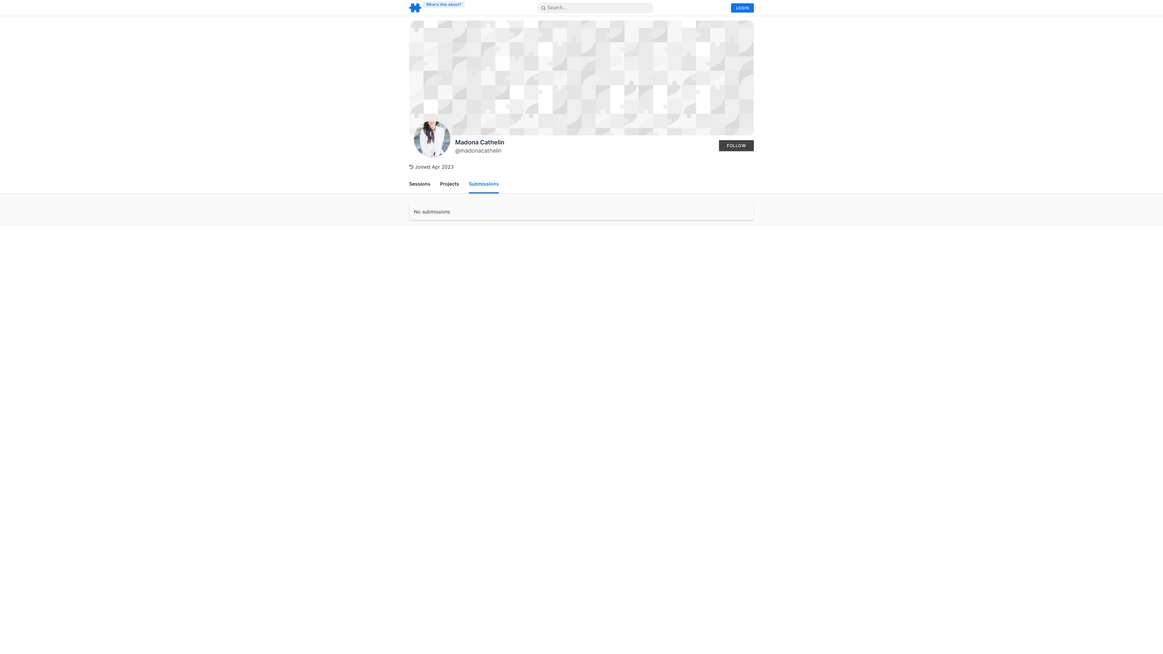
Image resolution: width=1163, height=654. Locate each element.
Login (742, 7)
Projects (449, 184)
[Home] (437, 7)
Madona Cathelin (479, 142)
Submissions (484, 184)
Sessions (419, 184)
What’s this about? (444, 4)
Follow (736, 145)
